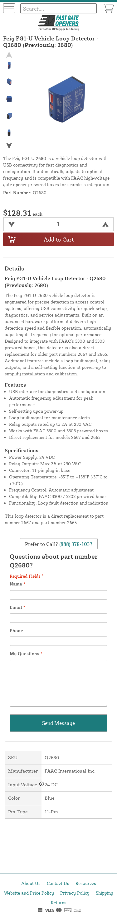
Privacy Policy (75, 893)
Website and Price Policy (29, 893)
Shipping (104, 893)
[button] (9, 146)
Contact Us (58, 883)
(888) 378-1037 (75, 544)
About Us (31, 883)
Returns (58, 902)
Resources (86, 883)
